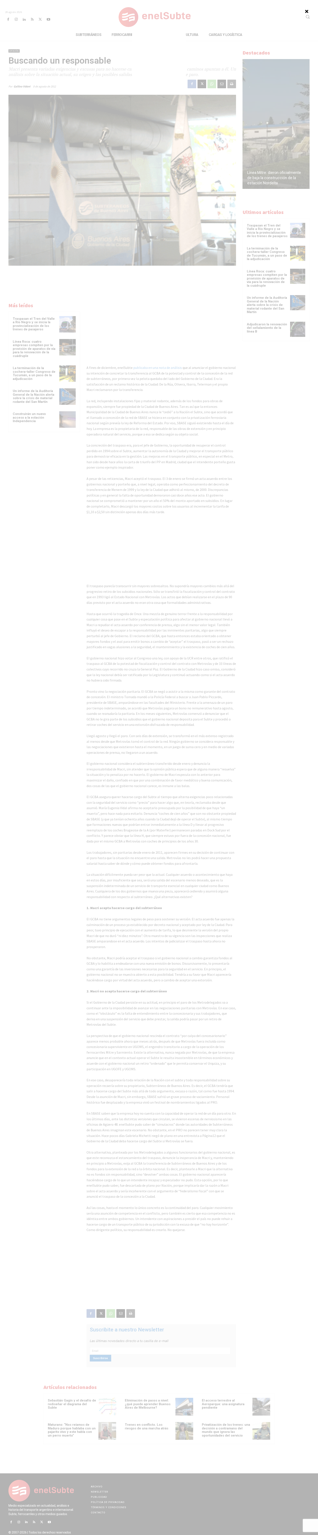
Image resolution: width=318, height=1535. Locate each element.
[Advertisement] (159, 60)
